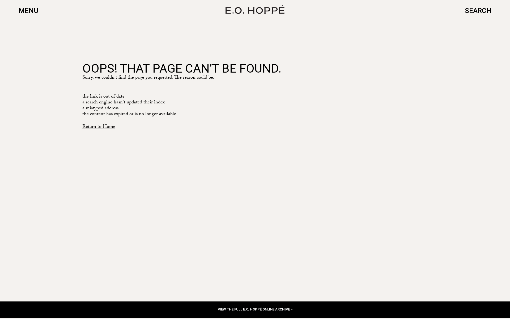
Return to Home (98, 127)
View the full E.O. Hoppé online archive (254, 309)
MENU (29, 11)
